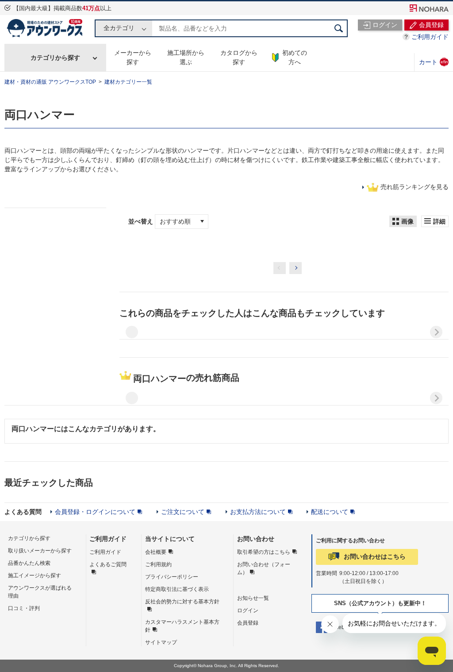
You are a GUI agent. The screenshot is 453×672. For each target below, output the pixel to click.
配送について (329, 511)
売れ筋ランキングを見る (414, 186)
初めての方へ (294, 57)
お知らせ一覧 (253, 598)
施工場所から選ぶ (185, 57)
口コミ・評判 (24, 608)
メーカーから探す (132, 57)
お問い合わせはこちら (375, 556)
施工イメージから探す (34, 575)
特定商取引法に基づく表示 (177, 589)
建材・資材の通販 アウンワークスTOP (50, 82)
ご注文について (182, 511)
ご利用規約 (158, 564)
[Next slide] (436, 332)
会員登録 (247, 623)
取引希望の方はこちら (263, 552)
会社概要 (155, 552)
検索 (339, 28)
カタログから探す (238, 57)
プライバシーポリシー (171, 577)
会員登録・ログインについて (95, 511)
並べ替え (141, 221)
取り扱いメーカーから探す (40, 551)
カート (433, 62)
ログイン (247, 610)
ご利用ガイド (430, 37)
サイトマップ (161, 642)
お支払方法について (258, 511)
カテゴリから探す (55, 57)
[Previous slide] (132, 332)
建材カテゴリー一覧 (128, 82)
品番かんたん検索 (29, 563)
